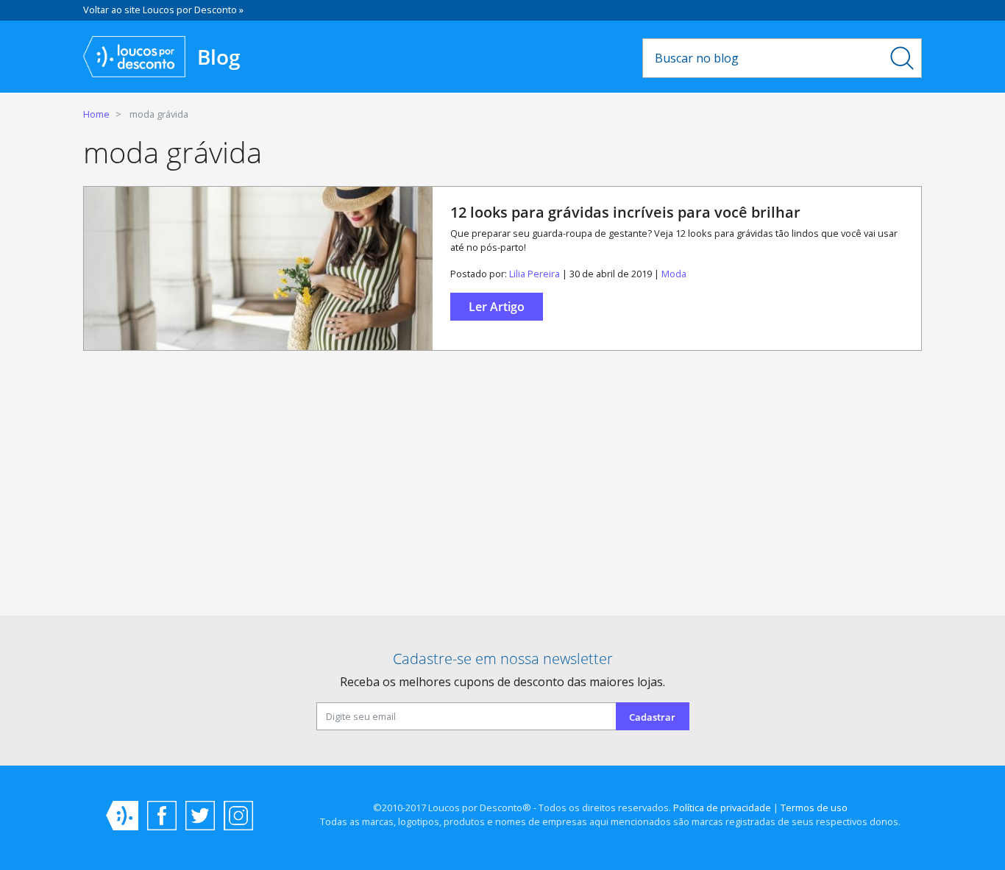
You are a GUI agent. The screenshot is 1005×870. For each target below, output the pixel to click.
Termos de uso (814, 807)
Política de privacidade (722, 807)
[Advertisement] (502, 489)
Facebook (162, 815)
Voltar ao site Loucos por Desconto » (163, 9)
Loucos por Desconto (122, 815)
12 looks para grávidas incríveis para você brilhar (625, 212)
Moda (673, 273)
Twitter (200, 815)
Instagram (238, 815)
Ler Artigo (497, 307)
